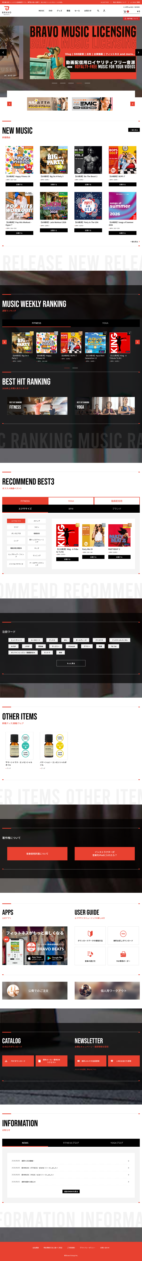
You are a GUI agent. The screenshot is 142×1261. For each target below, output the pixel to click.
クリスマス (99, 640)
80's (65, 640)
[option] (71, 52)
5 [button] (87, 83)
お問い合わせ (104, 1248)
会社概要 (36, 1248)
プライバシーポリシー (87, 1248)
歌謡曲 (40, 646)
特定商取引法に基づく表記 (53, 1248)
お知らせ (87, 10)
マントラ (47, 652)
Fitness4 (71, 646)
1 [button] (54, 83)
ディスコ (52, 640)
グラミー (87, 646)
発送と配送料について (119, 2)
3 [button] (71, 83)
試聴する (19, 184)
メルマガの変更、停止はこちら (85, 1069)
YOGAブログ (117, 1142)
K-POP (13, 646)
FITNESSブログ (71, 1142)
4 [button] (79, 83)
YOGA (105, 323)
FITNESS (36, 323)
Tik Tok (113, 646)
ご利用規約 (71, 1248)
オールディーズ (81, 640)
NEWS (25, 1142)
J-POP (27, 646)
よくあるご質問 (135, 2)
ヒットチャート (16, 640)
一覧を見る (134, 130)
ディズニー (56, 646)
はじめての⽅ (105, 2)
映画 (100, 646)
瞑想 (60, 652)
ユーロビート (35, 640)
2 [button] (62, 83)
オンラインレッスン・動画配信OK (23, 652)
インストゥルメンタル (120, 640)
